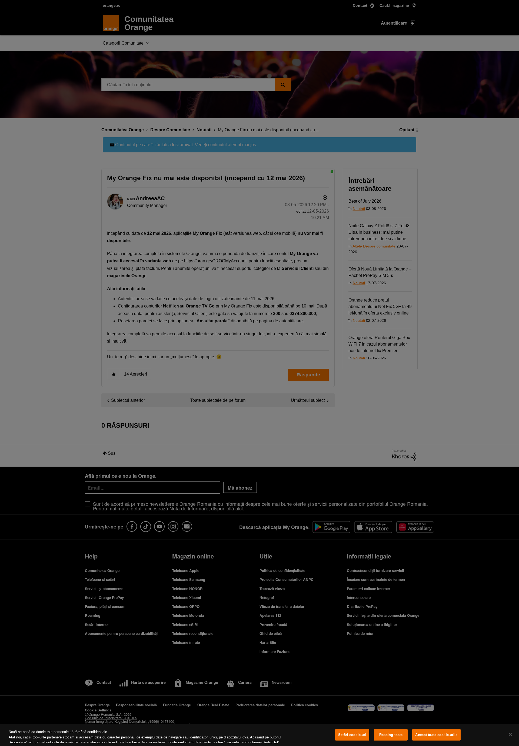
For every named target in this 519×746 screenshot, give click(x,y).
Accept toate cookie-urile (436, 735)
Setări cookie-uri (352, 735)
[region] (259, 735)
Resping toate (391, 735)
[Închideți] (510, 734)
